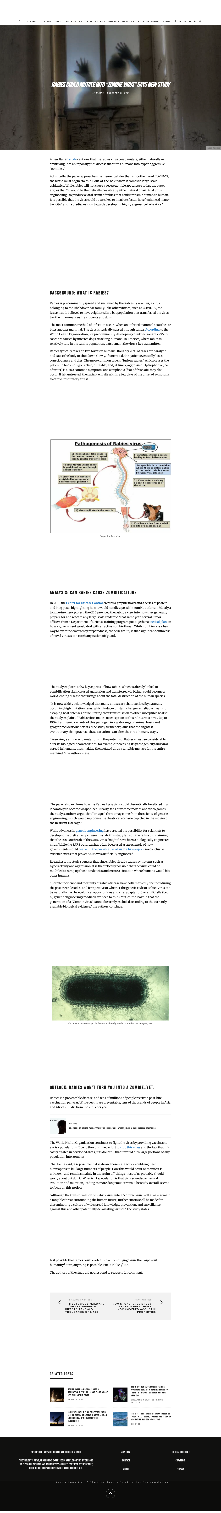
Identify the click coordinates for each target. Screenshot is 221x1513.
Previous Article (80, 1300)
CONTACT (126, 1460)
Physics (113, 21)
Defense (46, 21)
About (167, 21)
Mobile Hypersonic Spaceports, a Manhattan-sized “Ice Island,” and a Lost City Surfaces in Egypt (88, 1392)
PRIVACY (180, 1469)
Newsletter (130, 21)
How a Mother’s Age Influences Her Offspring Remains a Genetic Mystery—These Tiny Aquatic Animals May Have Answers (149, 1391)
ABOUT (126, 1469)
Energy (100, 21)
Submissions (151, 21)
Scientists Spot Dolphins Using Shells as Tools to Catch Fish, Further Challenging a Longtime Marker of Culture (151, 1416)
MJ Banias (98, 93)
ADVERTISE (126, 1452)
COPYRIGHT (180, 1460)
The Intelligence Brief (109, 1482)
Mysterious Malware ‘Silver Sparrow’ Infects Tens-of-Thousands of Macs (85, 1308)
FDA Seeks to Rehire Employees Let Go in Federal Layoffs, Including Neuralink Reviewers (112, 1128)
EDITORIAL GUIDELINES (180, 1452)
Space (59, 21)
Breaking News (140, 1400)
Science (32, 21)
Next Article (143, 1300)
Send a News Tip (69, 1482)
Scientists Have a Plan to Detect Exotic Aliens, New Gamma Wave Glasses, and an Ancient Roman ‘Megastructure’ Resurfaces (87, 1417)
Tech (88, 21)
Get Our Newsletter (152, 1482)
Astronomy (74, 21)
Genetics (157, 1400)
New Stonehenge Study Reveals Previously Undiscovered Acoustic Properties (134, 1308)
